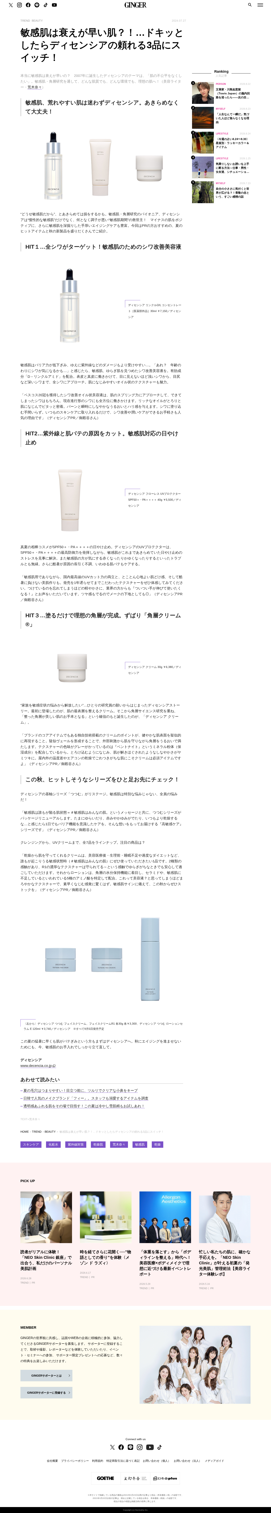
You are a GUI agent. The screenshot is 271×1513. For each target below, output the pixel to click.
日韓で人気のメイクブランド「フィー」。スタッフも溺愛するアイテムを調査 (85, 1098)
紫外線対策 (76, 1144)
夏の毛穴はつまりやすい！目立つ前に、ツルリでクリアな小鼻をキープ (80, 1091)
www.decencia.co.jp (36, 1066)
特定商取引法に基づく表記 (123, 1460)
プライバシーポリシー (75, 1460)
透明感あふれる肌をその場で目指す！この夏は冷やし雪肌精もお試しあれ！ (84, 1106)
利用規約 (97, 1460)
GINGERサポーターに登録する (46, 1392)
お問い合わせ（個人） (157, 1460)
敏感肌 (140, 1144)
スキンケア (31, 1144)
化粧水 (53, 1144)
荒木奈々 (35, 87)
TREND (36, 1131)
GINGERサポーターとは (46, 1375)
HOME (24, 1131)
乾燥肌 (98, 1144)
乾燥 (157, 1144)
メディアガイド (214, 1460)
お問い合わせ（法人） (188, 1460)
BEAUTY (50, 1131)
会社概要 (52, 1460)
